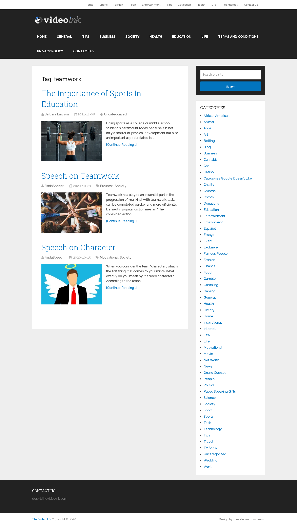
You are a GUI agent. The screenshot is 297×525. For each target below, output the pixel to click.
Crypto (209, 197)
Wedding (210, 460)
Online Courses (215, 373)
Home (90, 4)
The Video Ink (41, 519)
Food (208, 272)
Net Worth (211, 360)
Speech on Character (78, 247)
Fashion (118, 4)
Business (107, 37)
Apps (208, 128)
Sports (103, 4)
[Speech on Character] (71, 284)
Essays (209, 235)
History (209, 310)
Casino (209, 172)
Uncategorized (115, 114)
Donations (211, 203)
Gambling (211, 285)
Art (206, 134)
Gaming (209, 291)
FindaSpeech (54, 186)
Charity (209, 185)
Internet (210, 329)
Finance (210, 266)
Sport (208, 410)
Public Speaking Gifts (220, 391)
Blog (207, 147)
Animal (209, 122)
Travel (208, 442)
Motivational (109, 257)
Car (206, 166)
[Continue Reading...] (121, 145)
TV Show (210, 448)
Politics (209, 385)
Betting (209, 141)
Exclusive (211, 247)
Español (210, 228)
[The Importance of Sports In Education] (71, 141)
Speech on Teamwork (80, 176)
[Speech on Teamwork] (71, 212)
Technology (230, 4)
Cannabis (210, 160)
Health (201, 4)
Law (207, 335)
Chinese (210, 191)
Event (208, 241)
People (209, 379)
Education (184, 4)
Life (214, 4)
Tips (169, 4)
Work (208, 467)
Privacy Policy (50, 51)
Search (230, 86)
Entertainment (151, 4)
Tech (132, 4)
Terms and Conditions (238, 37)
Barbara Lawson (56, 114)
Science (210, 398)
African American (217, 116)
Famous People (216, 254)
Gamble (210, 279)
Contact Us (251, 4)
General (64, 37)
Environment (213, 222)
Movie (208, 354)
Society (132, 37)
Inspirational (213, 322)
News (208, 366)
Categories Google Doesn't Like (228, 178)
